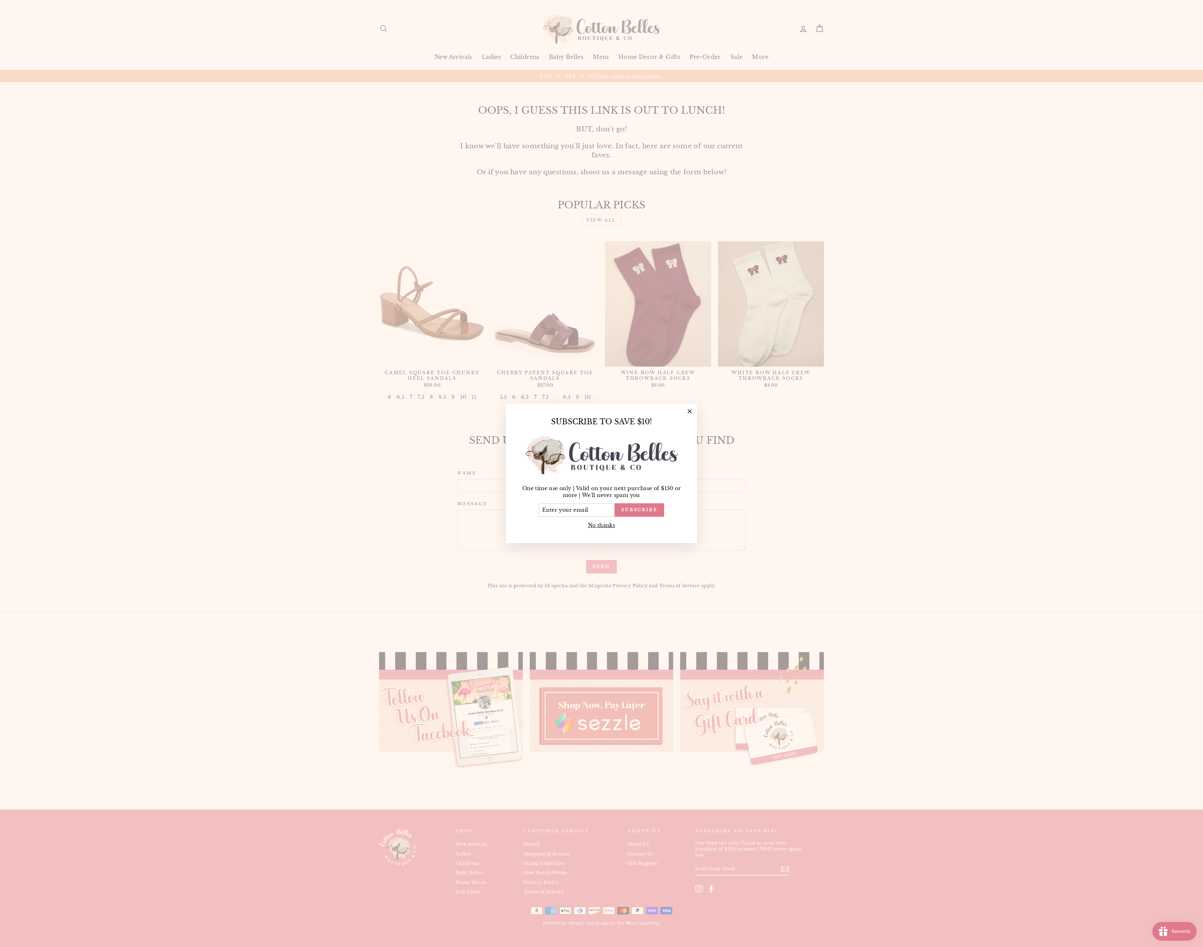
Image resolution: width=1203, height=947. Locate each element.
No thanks (601, 525)
